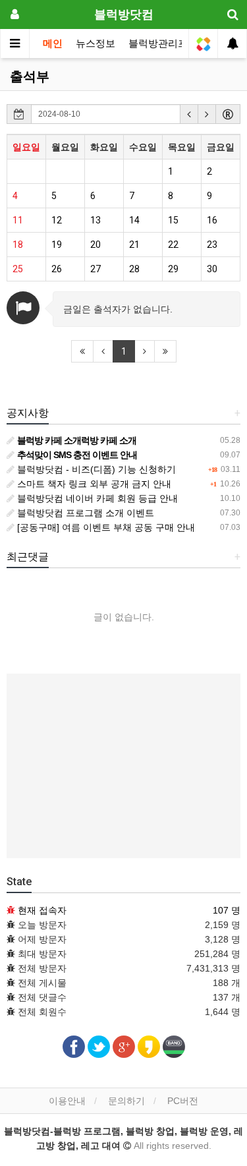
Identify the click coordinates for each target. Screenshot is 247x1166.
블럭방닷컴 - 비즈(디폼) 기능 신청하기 (95, 469)
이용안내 (67, 1100)
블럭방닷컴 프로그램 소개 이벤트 (84, 513)
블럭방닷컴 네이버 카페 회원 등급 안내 (96, 498)
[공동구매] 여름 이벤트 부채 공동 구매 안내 (104, 527)
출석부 (29, 76)
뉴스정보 (95, 43)
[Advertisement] (123, 766)
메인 (53, 43)
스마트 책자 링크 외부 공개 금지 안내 (92, 484)
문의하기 (126, 1100)
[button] (189, 114)
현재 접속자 (42, 910)
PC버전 (182, 1100)
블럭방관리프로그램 (172, 43)
